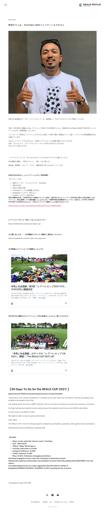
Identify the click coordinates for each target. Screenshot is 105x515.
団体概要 (45, 502)
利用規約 (71, 502)
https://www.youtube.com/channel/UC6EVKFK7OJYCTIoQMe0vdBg (34, 206)
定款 (51, 502)
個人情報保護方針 (35, 502)
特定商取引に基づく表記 (60, 502)
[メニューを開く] (6, 5)
